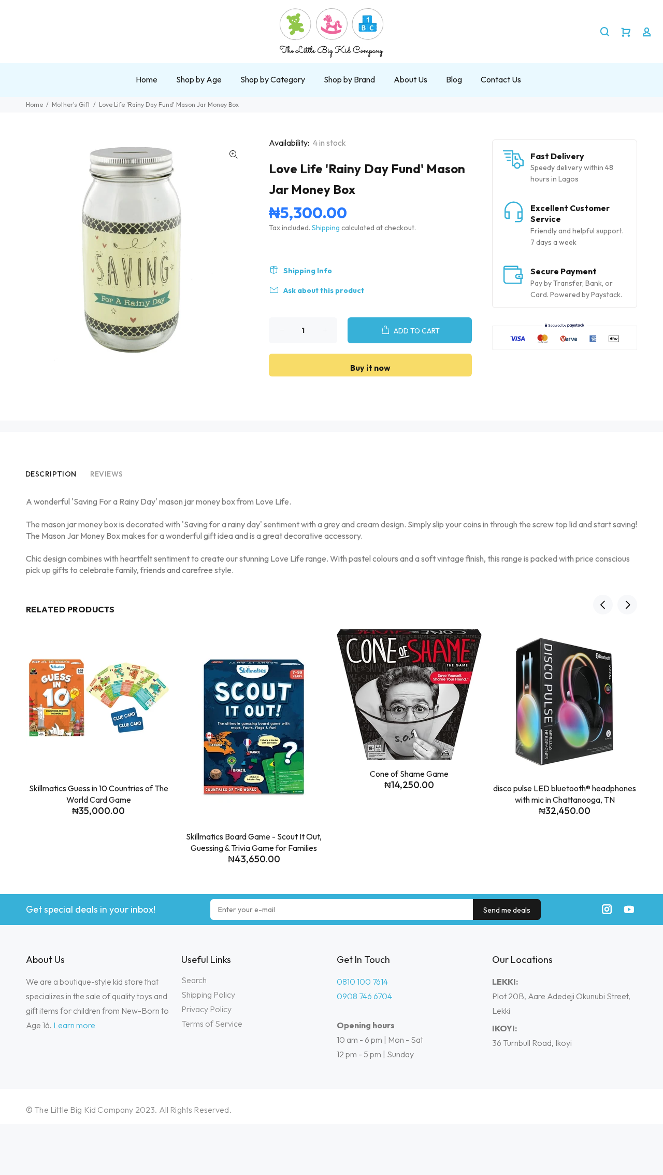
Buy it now (370, 367)
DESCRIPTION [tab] (51, 474)
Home (34, 104)
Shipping (326, 227)
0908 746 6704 (364, 996)
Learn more (74, 1025)
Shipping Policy (208, 994)
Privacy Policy (206, 1009)
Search (194, 980)
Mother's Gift (71, 104)
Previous (603, 604)
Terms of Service (211, 1023)
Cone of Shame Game (409, 773)
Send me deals (506, 910)
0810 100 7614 (362, 981)
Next (627, 604)
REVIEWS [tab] (106, 474)
